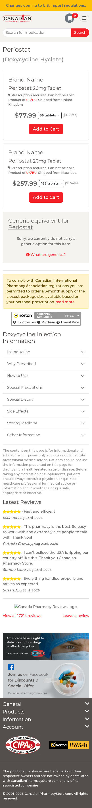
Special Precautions (24, 387)
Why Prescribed (21, 364)
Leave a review (76, 616)
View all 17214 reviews (22, 616)
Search (80, 32)
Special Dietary (20, 399)
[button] (46, 319)
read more (65, 302)
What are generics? (48, 255)
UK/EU (31, 100)
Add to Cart (46, 129)
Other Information (23, 435)
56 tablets (48, 115)
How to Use (17, 376)
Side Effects (17, 411)
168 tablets (50, 183)
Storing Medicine (22, 423)
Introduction (18, 352)
